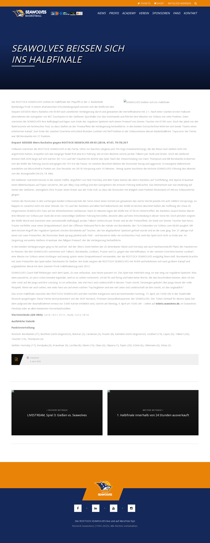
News (101, 13)
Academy (129, 13)
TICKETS (145, 3)
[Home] (29, 13)
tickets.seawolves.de (167, 303)
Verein (144, 13)
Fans (176, 13)
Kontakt (190, 13)
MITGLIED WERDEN (179, 3)
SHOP (160, 3)
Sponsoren (161, 13)
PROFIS (114, 13)
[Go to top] (105, 488)
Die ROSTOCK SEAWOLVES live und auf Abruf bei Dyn (105, 521)
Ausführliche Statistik (23, 321)
